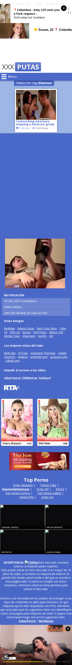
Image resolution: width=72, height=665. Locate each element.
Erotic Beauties (23, 485)
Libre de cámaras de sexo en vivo (25, 313)
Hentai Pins (26, 497)
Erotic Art (43, 489)
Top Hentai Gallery (49, 493)
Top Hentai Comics (17, 493)
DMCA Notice (13, 307)
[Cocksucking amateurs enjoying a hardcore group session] (36, 105)
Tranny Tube (48, 485)
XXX (20, 66)
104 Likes (25, 128)
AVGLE (60, 489)
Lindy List (47, 497)
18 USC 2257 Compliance (20, 301)
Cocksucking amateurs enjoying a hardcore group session (35, 123)
